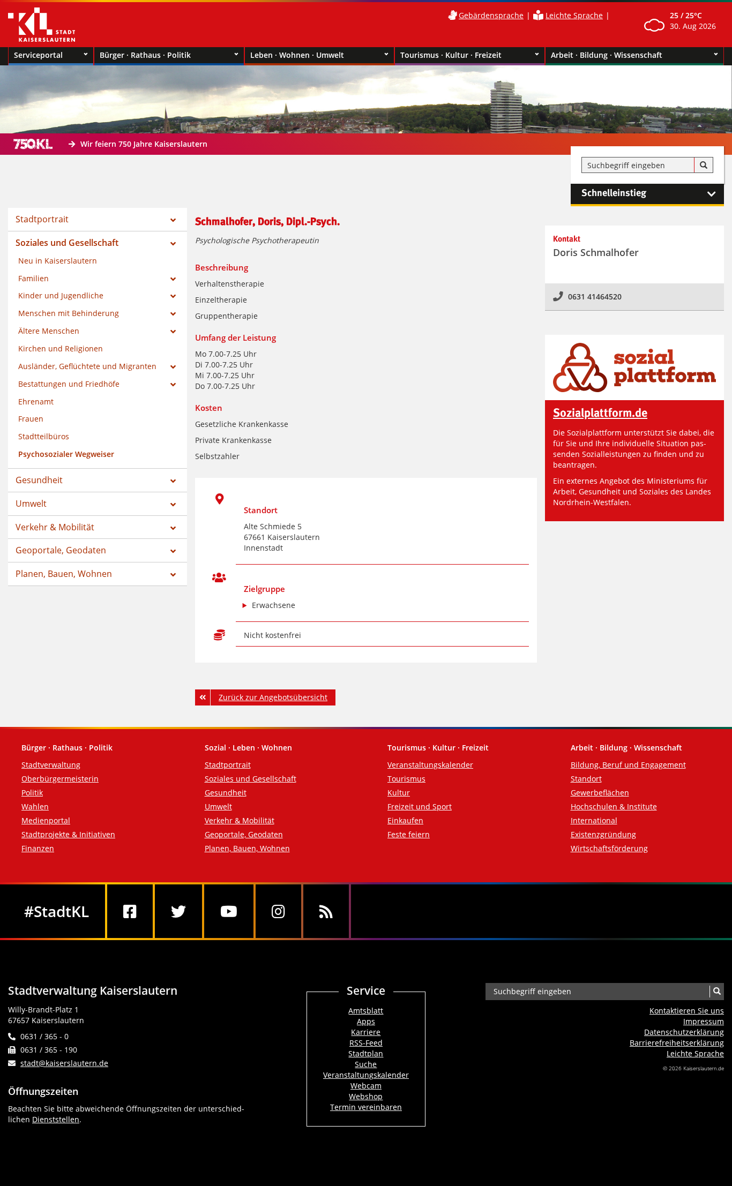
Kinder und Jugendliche (60, 295)
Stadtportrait (42, 219)
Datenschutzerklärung (684, 1032)
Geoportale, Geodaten (61, 550)
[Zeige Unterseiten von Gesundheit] (173, 481)
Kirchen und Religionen (60, 348)
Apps (366, 1021)
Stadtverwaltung (50, 765)
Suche (366, 1064)
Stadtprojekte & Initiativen (68, 834)
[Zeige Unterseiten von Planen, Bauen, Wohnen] (173, 575)
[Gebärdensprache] (452, 15)
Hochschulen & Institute (614, 806)
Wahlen (35, 806)
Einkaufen (405, 820)
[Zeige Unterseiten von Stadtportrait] (173, 220)
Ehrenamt (36, 401)
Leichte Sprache (574, 15)
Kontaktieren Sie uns (686, 1010)
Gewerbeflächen (600, 792)
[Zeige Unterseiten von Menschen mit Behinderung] (173, 314)
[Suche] (704, 165)
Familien (33, 278)
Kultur (398, 792)
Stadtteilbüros (43, 436)
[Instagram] (278, 911)
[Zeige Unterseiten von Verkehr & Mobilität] (173, 528)
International (594, 820)
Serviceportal (38, 55)
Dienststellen (55, 1119)
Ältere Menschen (48, 331)
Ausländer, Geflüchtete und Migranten (87, 366)
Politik (32, 792)
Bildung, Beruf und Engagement (628, 765)
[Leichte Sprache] (538, 15)
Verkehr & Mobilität (55, 527)
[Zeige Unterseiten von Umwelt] (173, 505)
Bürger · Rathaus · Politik (145, 55)
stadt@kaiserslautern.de (64, 1063)
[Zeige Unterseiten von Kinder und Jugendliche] (173, 296)
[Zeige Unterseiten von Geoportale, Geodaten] (173, 551)
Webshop (366, 1096)
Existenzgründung (603, 834)
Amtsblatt (365, 1010)
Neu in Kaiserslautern (57, 261)
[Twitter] (178, 911)
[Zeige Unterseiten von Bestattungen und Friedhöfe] (173, 385)
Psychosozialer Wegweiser (66, 454)
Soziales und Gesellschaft (67, 243)
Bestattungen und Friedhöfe (68, 384)
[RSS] (326, 911)
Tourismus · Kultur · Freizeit (451, 55)
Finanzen (37, 848)
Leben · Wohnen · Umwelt (297, 55)
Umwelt (31, 503)
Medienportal (45, 820)
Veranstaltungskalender (430, 765)
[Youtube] (228, 911)
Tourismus (406, 779)
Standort (586, 779)
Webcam (366, 1085)
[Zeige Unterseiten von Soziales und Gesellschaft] (173, 244)
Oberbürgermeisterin (60, 779)
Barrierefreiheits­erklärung (677, 1043)
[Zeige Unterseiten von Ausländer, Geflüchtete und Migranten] (173, 367)
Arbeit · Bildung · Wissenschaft (606, 55)
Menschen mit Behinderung (68, 313)
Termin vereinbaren (366, 1107)
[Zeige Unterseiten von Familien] (173, 279)
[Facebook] (130, 911)
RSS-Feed (366, 1043)
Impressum (703, 1021)
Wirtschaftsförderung (609, 848)
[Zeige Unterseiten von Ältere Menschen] (173, 332)
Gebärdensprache (491, 15)
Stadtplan (365, 1053)
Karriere (365, 1032)
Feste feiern (408, 834)
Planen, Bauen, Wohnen (64, 574)
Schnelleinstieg (613, 193)
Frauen (30, 419)
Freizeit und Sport (419, 806)
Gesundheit (39, 480)
